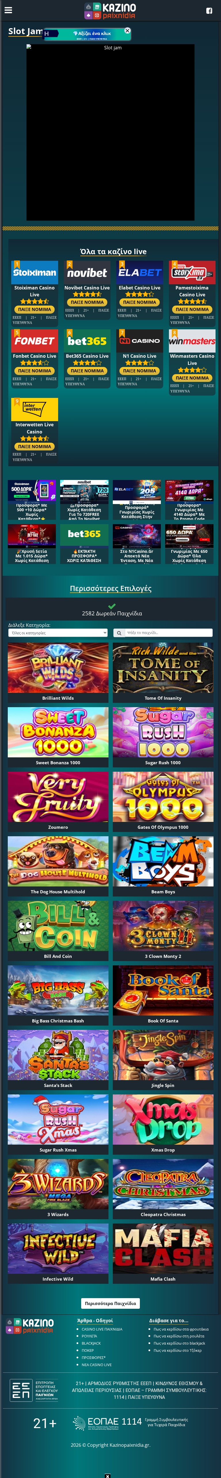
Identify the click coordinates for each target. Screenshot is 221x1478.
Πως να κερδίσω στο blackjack (179, 1343)
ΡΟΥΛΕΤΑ (89, 1336)
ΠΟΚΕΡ (88, 1350)
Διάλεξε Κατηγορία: (29, 625)
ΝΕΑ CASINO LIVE (97, 1364)
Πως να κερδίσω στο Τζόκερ (178, 1350)
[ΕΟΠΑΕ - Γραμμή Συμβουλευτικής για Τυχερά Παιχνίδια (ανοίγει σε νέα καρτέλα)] (130, 1423)
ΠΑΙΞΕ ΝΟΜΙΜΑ (34, 310)
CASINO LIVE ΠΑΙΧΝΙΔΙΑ (102, 1329)
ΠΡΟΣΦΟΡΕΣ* (94, 1357)
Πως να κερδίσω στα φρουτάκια (181, 1329)
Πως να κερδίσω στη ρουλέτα (179, 1336)
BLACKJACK (91, 1343)
